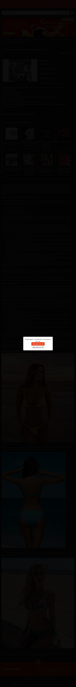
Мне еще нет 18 (38, 347)
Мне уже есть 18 (38, 344)
